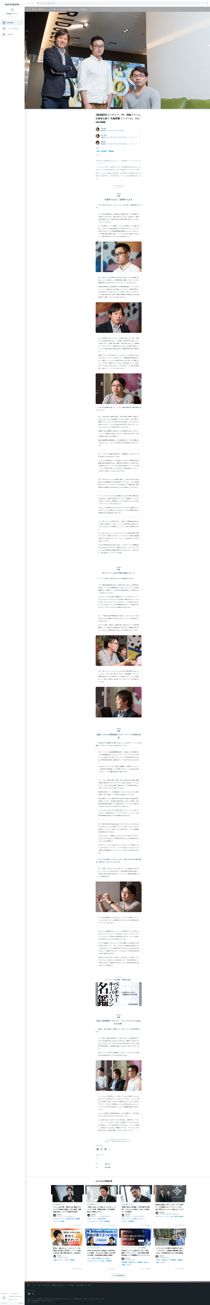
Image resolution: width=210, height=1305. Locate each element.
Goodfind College (48, 1298)
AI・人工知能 (91, 1258)
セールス (56, 1221)
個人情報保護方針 (36, 1300)
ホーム (29, 9)
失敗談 (62, 1221)
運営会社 (29, 1300)
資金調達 (140, 1262)
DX (172, 1216)
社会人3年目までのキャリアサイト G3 (61, 1298)
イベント (34, 1285)
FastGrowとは (46, 1285)
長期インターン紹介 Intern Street (91, 1298)
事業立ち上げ (100, 1258)
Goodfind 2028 (38, 1298)
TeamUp (102, 1298)
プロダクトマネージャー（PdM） (96, 1261)
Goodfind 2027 (30, 1298)
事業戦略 (111, 151)
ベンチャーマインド (59, 1218)
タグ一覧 (31, 3)
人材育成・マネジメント (139, 1218)
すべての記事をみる (119, 1275)
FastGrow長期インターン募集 (83, 1285)
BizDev (108, 1258)
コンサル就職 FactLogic (77, 1298)
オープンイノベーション (163, 1216)
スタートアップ (92, 1218)
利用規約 (44, 1300)
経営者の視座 (70, 1218)
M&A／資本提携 (101, 151)
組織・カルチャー (58, 1260)
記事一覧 (34, 9)
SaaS (66, 1260)
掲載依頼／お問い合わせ (58, 1285)
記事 (28, 1285)
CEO (102, 1221)
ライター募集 (69, 1285)
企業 (39, 1285)
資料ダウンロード (51, 1300)
